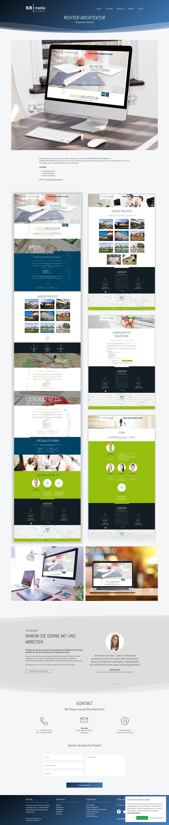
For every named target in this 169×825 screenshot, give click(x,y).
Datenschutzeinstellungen (32, 820)
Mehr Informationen (133, 813)
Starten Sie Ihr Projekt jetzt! (38, 671)
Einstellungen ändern (156, 818)
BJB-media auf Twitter (125, 812)
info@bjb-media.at (125, 730)
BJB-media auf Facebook (119, 812)
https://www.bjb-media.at (125, 732)
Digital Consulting (92, 812)
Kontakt (140, 9)
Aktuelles (131, 9)
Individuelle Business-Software (96, 809)
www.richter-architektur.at (54, 179)
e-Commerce (90, 814)
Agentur (99, 9)
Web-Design (90, 805)
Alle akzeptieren (142, 818)
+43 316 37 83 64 (46, 730)
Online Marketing (92, 816)
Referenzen (120, 9)
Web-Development (92, 807)
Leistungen (109, 9)
